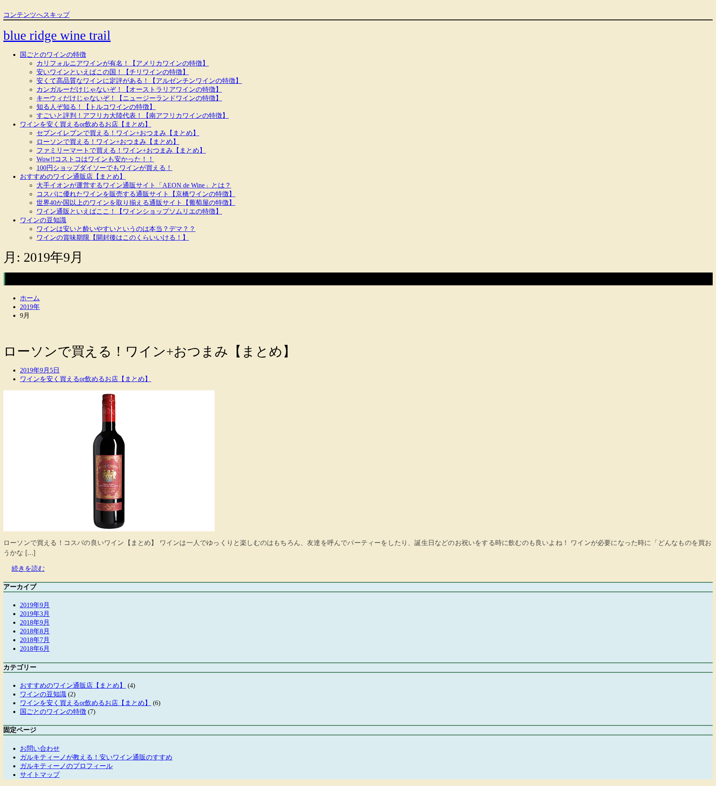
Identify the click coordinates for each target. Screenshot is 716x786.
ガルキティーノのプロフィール (66, 765)
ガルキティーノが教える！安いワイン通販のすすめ (96, 757)
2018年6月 (35, 648)
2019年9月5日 (40, 370)
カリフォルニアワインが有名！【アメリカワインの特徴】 (122, 63)
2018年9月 (35, 622)
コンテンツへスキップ (36, 14)
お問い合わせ (40, 748)
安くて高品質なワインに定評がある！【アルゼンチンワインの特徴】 (139, 80)
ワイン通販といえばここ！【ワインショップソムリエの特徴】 (129, 211)
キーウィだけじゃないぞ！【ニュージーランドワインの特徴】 (129, 98)
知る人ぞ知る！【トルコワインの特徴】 (96, 106)
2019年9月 (35, 604)
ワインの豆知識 (43, 220)
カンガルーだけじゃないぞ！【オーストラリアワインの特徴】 (129, 89)
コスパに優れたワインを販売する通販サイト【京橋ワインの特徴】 (135, 193)
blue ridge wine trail (57, 35)
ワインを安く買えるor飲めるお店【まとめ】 (85, 124)
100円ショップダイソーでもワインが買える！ (104, 167)
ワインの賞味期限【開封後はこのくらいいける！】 (112, 237)
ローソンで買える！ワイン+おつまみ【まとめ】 (107, 141)
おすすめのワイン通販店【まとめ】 (73, 176)
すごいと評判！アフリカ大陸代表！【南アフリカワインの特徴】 (132, 115)
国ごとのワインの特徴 (53, 54)
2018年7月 (35, 639)
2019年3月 (35, 613)
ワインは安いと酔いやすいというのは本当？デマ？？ (116, 228)
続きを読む (28, 568)
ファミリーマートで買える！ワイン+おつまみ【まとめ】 (121, 150)
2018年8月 (35, 631)
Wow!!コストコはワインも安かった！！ (95, 159)
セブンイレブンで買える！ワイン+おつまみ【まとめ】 (117, 132)
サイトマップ (40, 774)
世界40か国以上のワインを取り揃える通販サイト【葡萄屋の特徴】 (135, 202)
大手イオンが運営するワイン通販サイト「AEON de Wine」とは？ (133, 185)
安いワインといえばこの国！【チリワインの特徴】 (112, 71)
